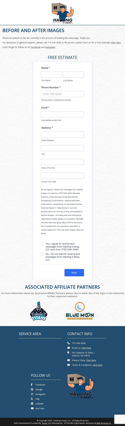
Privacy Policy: (84, 360)
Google (39, 389)
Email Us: (81, 347)
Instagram (40, 394)
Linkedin (39, 403)
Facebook (40, 384)
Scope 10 (46, 423)
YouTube (39, 408)
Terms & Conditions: (87, 365)
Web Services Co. (103, 423)
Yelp (37, 398)
